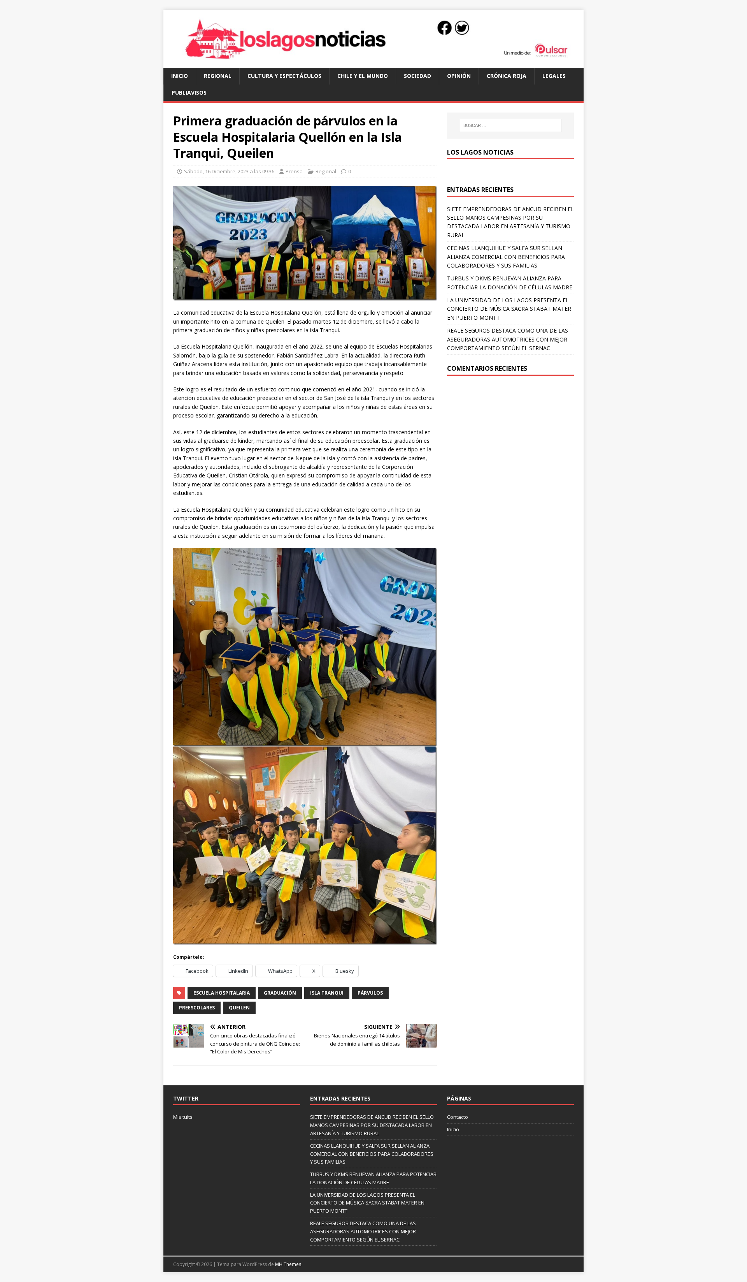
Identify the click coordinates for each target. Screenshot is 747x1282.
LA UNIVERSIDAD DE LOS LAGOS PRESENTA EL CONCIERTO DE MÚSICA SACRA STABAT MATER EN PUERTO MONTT (509, 308)
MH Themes (288, 1264)
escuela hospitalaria (221, 993)
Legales (554, 75)
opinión (459, 75)
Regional (217, 75)
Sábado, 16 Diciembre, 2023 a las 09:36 (229, 171)
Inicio (179, 75)
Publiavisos (189, 92)
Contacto (457, 1116)
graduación (280, 993)
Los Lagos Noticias (480, 152)
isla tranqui (327, 993)
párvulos (370, 993)
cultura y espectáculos (284, 75)
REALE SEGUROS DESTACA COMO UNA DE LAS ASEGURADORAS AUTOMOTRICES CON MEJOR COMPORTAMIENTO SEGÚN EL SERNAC (507, 339)
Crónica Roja (506, 75)
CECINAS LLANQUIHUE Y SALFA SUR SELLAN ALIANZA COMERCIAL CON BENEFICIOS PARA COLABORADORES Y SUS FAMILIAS (506, 256)
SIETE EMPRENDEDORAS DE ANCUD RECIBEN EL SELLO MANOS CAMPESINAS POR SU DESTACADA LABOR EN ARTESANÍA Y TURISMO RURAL (372, 1125)
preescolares (197, 1007)
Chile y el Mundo (362, 75)
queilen (239, 1007)
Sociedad (417, 75)
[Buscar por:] (510, 125)
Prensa (294, 171)
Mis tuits (183, 1116)
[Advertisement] (510, 442)
